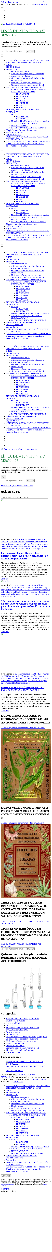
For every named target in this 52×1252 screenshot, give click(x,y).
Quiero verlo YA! (40, 4)
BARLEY (14, 114)
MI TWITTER (21, 105)
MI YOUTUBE (22, 107)
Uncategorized (38, 548)
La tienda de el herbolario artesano (22, 1039)
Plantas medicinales (20, 71)
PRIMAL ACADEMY (19, 125)
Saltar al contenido (9, 2)
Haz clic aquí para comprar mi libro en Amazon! (23, 728)
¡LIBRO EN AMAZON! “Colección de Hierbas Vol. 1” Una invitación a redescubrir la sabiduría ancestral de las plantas (28, 143)
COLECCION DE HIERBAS (17, 1030)
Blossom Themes (38, 1079)
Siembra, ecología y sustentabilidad (27, 85)
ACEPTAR (5, 1189)
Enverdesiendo (13, 1032)
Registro (17, 1235)
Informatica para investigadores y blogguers (26, 1037)
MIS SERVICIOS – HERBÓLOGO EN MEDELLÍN (26, 87)
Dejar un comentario (15, 542)
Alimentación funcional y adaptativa (27, 74)
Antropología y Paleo (20, 76)
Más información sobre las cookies (21, 130)
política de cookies (7, 1184)
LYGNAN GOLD (22, 119)
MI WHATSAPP (22, 94)
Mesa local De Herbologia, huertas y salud (30, 121)
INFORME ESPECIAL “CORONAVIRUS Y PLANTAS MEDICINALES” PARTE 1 (22, 689)
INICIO (9, 65)
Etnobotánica (17, 80)
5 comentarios (14, 676)
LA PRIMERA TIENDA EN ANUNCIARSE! (28, 128)
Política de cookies (14, 132)
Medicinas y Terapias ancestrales (26, 83)
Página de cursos (13, 134)
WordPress (18, 1081)
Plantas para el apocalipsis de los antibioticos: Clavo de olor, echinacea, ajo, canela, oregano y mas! (24, 556)
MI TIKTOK (20, 98)
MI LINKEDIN (22, 103)
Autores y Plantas (14, 1023)
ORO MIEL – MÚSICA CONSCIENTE (26, 123)
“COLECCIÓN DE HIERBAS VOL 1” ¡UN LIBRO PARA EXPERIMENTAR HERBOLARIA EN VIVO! (28, 61)
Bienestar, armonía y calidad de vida (27, 78)
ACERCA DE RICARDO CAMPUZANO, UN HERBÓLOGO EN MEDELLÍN (28, 90)
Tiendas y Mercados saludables (20, 1050)
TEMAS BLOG (12, 69)
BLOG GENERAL (13, 67)
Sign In (24, 1235)
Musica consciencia (15, 1043)
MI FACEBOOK (22, 101)
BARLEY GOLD (22, 116)
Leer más (5, 579)
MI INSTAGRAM (23, 96)
